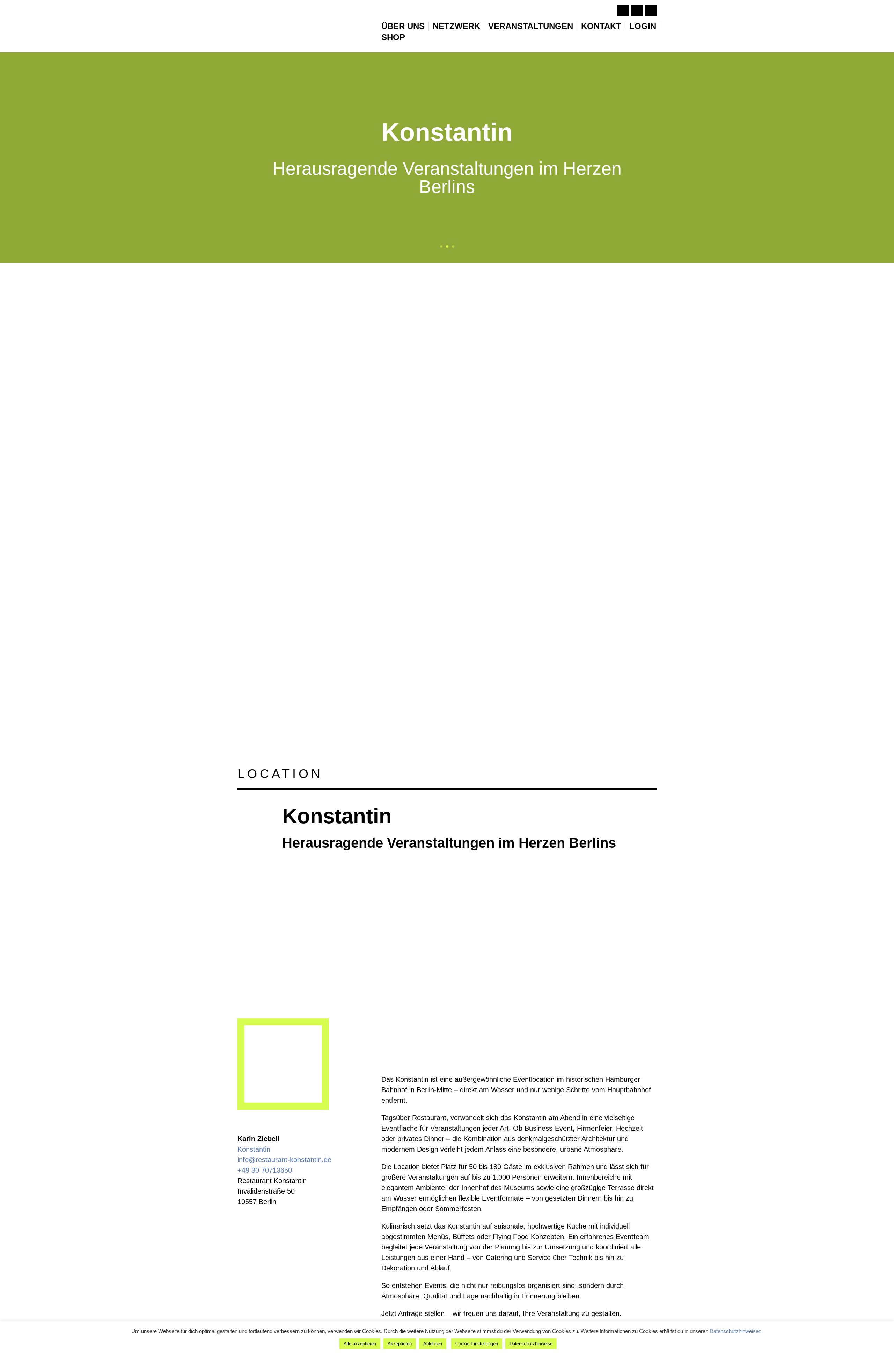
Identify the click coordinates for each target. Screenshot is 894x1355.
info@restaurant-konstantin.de (284, 1160)
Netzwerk (456, 26)
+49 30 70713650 (264, 1170)
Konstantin (253, 1149)
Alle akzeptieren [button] (360, 1343)
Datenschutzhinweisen (735, 1331)
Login (642, 26)
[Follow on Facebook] (623, 10)
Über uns (403, 26)
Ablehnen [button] (432, 1343)
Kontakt (601, 26)
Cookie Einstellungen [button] (476, 1343)
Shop (393, 37)
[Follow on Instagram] (637, 10)
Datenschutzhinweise (531, 1343)
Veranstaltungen (530, 26)
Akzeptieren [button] (400, 1343)
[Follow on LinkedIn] (651, 10)
